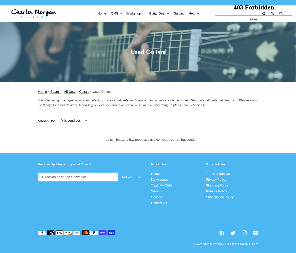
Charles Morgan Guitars (217, 243)
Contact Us (159, 203)
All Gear (70, 91)
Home (42, 91)
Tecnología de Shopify (245, 243)
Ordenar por (47, 120)
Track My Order (162, 185)
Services (157, 197)
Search (55, 91)
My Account (159, 179)
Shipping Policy (217, 185)
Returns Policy (216, 191)
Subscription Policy (220, 197)
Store (155, 191)
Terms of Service (218, 173)
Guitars (84, 91)
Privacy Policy (216, 179)
